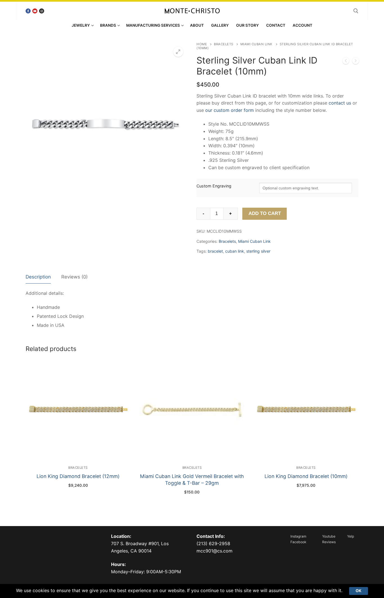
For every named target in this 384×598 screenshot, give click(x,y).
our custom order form (229, 110)
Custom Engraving (213, 186)
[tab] (38, 277)
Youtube (328, 536)
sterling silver (258, 251)
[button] (178, 52)
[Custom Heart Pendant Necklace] (355, 61)
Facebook (298, 542)
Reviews (329, 542)
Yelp (350, 536)
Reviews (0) (74, 277)
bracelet (215, 251)
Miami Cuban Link (256, 44)
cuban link (234, 251)
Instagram (298, 536)
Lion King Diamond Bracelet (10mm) (306, 476)
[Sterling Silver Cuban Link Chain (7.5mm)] (345, 61)
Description (38, 277)
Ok (359, 590)
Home (201, 44)
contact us (340, 103)
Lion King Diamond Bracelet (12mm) (78, 476)
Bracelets (223, 44)
